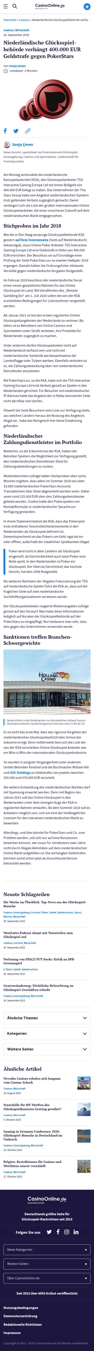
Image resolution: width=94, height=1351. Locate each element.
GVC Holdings (20, 772)
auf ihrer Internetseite (31, 240)
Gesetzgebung (21, 912)
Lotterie (35, 912)
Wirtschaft (22, 30)
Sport (78, 912)
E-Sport (8, 969)
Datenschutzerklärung (20, 1316)
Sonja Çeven (17, 66)
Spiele (52, 912)
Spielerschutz (65, 912)
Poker (44, 912)
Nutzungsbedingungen (20, 1307)
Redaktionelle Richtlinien (22, 1324)
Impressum (12, 1333)
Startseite (9, 20)
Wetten (7, 916)
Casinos (24, 20)
